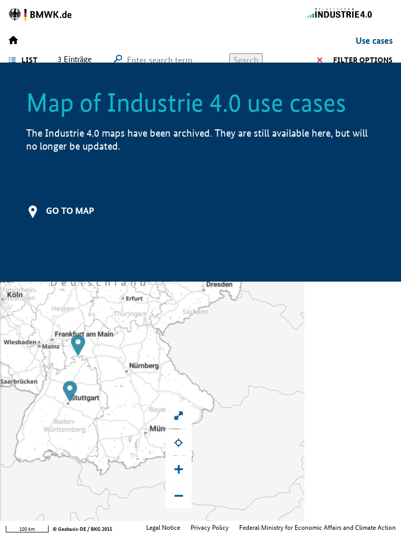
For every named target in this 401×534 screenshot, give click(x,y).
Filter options (363, 60)
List (29, 60)
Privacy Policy (210, 527)
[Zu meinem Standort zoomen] (179, 442)
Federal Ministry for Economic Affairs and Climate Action (317, 527)
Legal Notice (163, 527)
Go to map (70, 210)
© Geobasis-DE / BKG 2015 (82, 529)
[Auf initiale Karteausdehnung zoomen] (179, 416)
